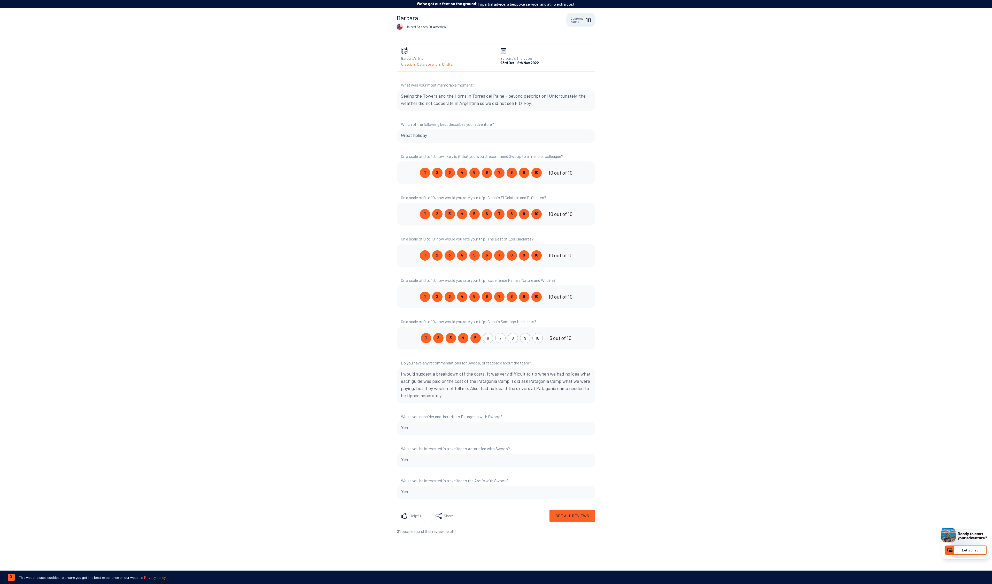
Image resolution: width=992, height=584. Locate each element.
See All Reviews (572, 515)
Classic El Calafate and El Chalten (427, 64)
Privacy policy (155, 577)
